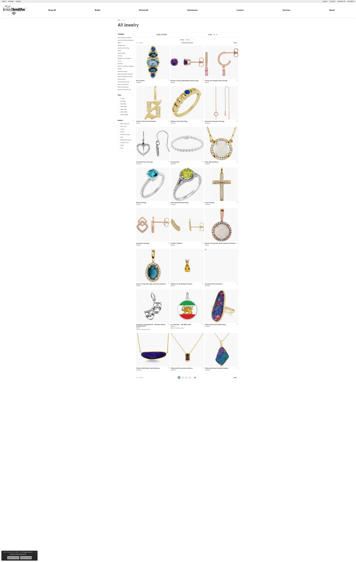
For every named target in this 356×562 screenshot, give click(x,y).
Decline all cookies (13, 557)
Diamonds (143, 10)
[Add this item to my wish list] (168, 80)
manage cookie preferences (18, 554)
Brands (120, 120)
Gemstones (192, 10)
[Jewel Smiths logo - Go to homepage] (14, 10)
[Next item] (201, 62)
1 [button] (180, 377)
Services (286, 10)
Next (235, 43)
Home (119, 20)
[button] (325, 1)
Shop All (52, 10)
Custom (240, 10)
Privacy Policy (27, 552)
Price (119, 95)
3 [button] (186, 378)
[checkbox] (121, 98)
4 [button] (189, 378)
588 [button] (195, 378)
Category (121, 34)
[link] (4, 1)
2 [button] (182, 378)
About (332, 10)
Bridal (97, 10)
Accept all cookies (26, 557)
